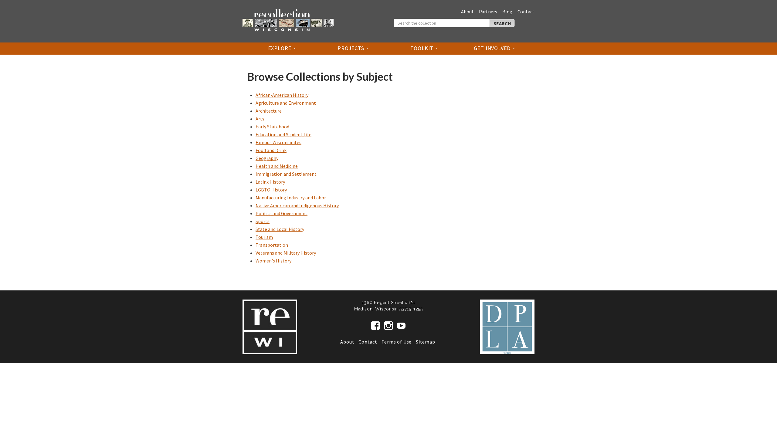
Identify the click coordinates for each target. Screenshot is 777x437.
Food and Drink (271, 150)
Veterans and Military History (286, 253)
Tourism (264, 237)
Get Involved (493, 48)
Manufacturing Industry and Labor (291, 198)
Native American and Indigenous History (297, 205)
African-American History (282, 95)
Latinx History (270, 182)
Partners (488, 11)
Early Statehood (272, 127)
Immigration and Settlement (286, 174)
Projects (351, 48)
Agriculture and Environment (286, 103)
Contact (525, 11)
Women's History (273, 261)
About (467, 11)
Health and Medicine (277, 166)
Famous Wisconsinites (278, 142)
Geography (267, 158)
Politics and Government (281, 213)
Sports (263, 221)
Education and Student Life (283, 134)
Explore (280, 48)
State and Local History (280, 229)
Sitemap (425, 342)
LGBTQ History (271, 190)
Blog (507, 11)
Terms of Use (397, 342)
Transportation (272, 245)
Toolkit (422, 48)
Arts (260, 119)
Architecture (269, 111)
